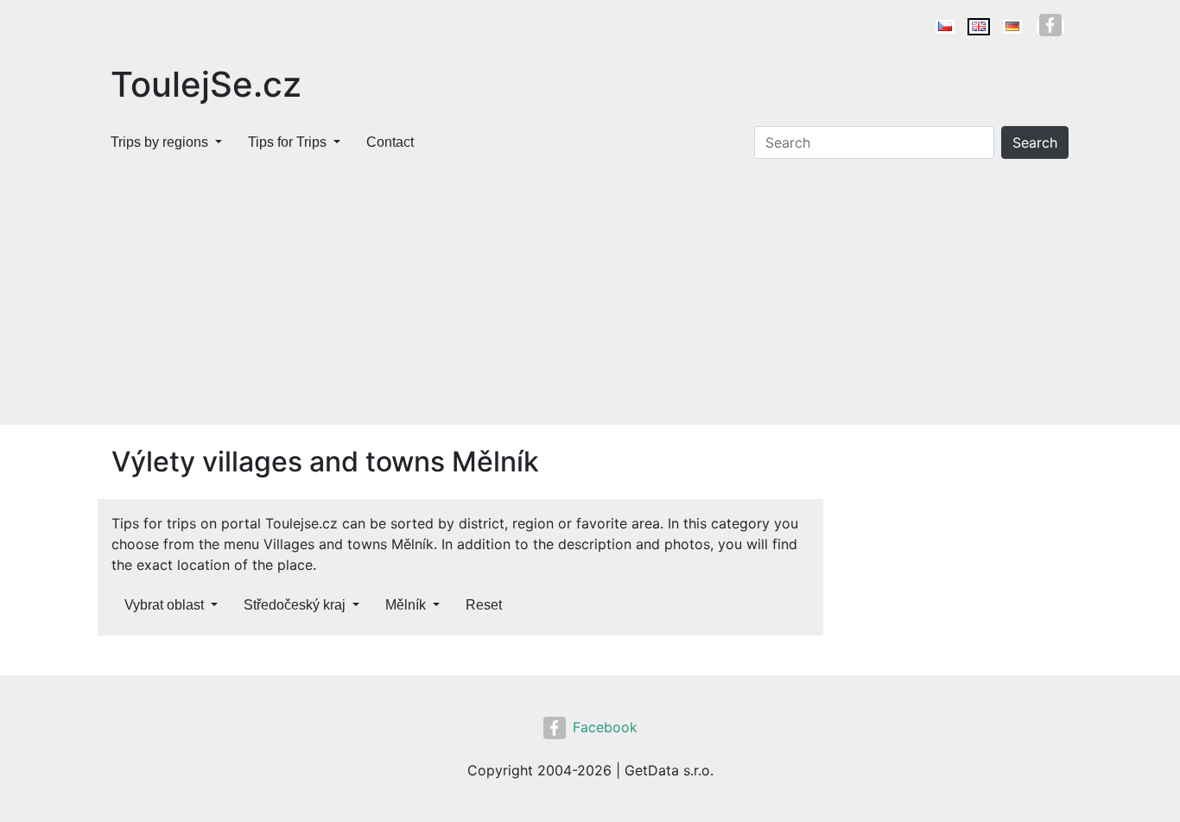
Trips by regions (159, 142)
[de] (1012, 27)
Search (1034, 142)
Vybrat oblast (164, 605)
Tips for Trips (287, 142)
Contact (390, 142)
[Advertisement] (590, 295)
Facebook (605, 727)
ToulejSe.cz (206, 84)
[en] (978, 27)
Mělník (405, 605)
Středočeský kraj (295, 605)
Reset (484, 605)
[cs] (945, 27)
